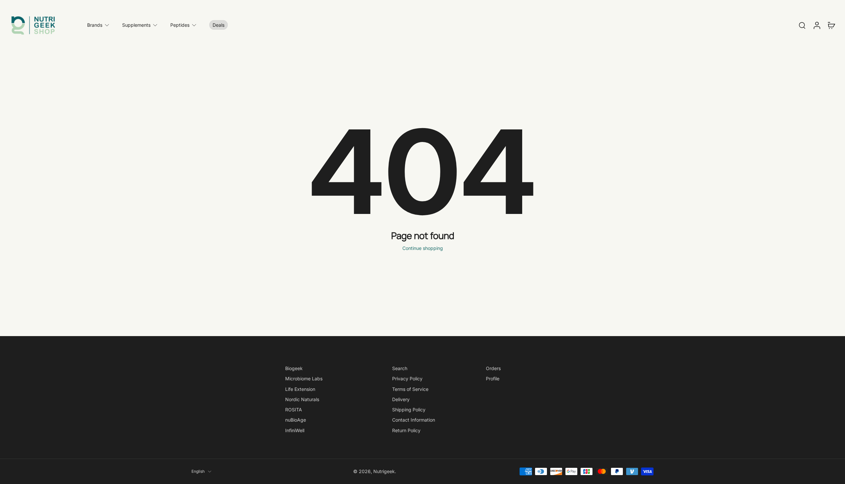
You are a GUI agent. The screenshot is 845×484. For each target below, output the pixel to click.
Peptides (179, 25)
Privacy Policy (407, 378)
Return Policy (406, 430)
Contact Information (413, 420)
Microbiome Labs (303, 378)
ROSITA (293, 409)
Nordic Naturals (302, 399)
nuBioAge (295, 420)
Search (399, 368)
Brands (94, 25)
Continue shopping (422, 248)
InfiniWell (294, 430)
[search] (802, 25)
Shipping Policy (408, 409)
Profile (492, 378)
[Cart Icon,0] (831, 25)
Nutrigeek (384, 471)
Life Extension (300, 389)
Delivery (401, 399)
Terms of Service (410, 389)
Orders (493, 368)
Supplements (136, 25)
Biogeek (294, 368)
